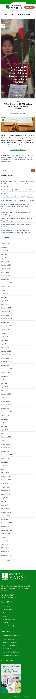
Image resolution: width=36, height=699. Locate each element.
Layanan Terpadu (7, 649)
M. (25, 113)
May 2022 (4, 426)
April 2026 (4, 258)
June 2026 (4, 250)
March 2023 (5, 390)
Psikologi (5, 622)
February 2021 (6, 476)
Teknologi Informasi (8, 619)
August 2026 (5, 243)
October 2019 (5, 526)
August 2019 (5, 533)
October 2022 (5, 408)
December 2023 (6, 358)
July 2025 (4, 290)
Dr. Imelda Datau (10, 157)
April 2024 (4, 344)
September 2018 (6, 555)
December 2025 (6, 272)
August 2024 (5, 329)
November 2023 (6, 361)
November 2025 (6, 276)
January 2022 (5, 440)
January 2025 (5, 311)
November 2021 (6, 448)
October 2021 (5, 451)
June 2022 (4, 422)
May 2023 (4, 383)
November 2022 (6, 405)
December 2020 (6, 480)
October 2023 (5, 365)
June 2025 (4, 293)
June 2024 (4, 336)
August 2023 (5, 372)
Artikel (18, 101)
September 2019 (6, 530)
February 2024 (6, 351)
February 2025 (6, 308)
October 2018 (5, 551)
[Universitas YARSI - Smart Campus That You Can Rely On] (14, 7)
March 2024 (5, 347)
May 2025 (4, 297)
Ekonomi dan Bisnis (8, 613)
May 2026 (4, 254)
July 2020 (4, 498)
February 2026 (6, 265)
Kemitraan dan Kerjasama (10, 655)
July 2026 (4, 247)
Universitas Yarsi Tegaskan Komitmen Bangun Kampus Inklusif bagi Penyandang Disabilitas (15, 231)
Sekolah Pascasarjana (9, 626)
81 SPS (3, 193)
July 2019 (4, 537)
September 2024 (6, 326)
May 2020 (4, 501)
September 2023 (6, 369)
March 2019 (5, 548)
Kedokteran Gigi (7, 609)
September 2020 (6, 490)
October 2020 (5, 487)
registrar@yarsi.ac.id (9, 597)
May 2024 (4, 340)
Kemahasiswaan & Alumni (10, 652)
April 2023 (4, 387)
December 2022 (6, 401)
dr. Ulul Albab (18, 157)
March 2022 (5, 433)
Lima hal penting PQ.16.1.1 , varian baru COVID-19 (17, 200)
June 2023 (4, 379)
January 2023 (5, 397)
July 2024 (4, 333)
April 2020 (4, 505)
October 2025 (5, 279)
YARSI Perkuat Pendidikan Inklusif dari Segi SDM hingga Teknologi (16, 219)
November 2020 (6, 483)
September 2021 (6, 455)
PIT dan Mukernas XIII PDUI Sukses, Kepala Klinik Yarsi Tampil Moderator (18, 106)
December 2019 (6, 519)
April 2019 (4, 544)
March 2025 (5, 304)
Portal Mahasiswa (8, 639)
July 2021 (4, 462)
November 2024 (6, 319)
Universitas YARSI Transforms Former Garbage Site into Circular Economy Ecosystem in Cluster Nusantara (18, 74)
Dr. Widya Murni (27, 157)
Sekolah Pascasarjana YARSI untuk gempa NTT (16, 190)
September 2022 (6, 412)
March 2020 (5, 508)
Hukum (4, 616)
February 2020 (6, 512)
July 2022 (4, 419)
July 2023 (4, 376)
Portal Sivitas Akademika (10, 642)
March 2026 (5, 261)
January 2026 (5, 268)
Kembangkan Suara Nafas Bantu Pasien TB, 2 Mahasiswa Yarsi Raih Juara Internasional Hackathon (15, 206)
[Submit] (33, 170)
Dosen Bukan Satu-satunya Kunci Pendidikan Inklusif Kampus (15, 214)
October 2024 (5, 322)
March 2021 (5, 473)
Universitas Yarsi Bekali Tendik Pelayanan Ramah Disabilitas (16, 225)
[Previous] (4, 59)
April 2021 (4, 469)
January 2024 (5, 354)
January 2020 (5, 516)
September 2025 (6, 283)
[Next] (31, 59)
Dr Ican (18, 155)
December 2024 (6, 315)
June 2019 (4, 541)
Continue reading (18, 95)
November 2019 (6, 523)
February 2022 (6, 437)
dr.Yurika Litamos (13, 159)
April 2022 (4, 430)
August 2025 (5, 286)
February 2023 (6, 394)
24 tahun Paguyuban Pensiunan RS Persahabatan (17, 197)
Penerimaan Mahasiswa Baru (11, 635)
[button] (2, 7)
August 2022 (5, 415)
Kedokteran (6, 606)
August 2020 (5, 494)
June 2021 (4, 465)
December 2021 (6, 444)
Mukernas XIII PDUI (23, 159)
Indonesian (16, 3)
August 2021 (5, 458)
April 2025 (4, 301)
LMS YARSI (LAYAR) (8, 645)
